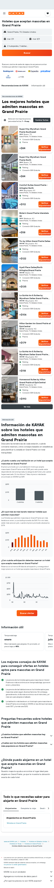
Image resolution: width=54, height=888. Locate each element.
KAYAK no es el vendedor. (15, 872)
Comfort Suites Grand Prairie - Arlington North (33, 186)
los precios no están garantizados (15, 864)
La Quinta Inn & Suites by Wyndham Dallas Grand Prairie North (33, 353)
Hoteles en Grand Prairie (32, 844)
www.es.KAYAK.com (10, 841)
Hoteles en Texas (15, 844)
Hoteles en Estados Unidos (38, 841)
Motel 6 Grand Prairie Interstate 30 (34, 214)
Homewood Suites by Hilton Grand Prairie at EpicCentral (32, 381)
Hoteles (23, 841)
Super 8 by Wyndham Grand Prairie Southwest (32, 130)
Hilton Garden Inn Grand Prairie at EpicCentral (35, 325)
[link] (27, 613)
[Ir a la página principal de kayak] (16, 13)
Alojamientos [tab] (11, 808)
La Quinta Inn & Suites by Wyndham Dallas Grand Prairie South (33, 297)
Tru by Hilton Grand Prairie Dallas (34, 241)
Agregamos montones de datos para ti (20, 876)
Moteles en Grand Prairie (16, 823)
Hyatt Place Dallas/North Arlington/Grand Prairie (31, 268)
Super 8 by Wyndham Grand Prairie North (32, 158)
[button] (4, 13)
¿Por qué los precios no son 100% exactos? (23, 881)
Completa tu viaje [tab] (28, 808)
